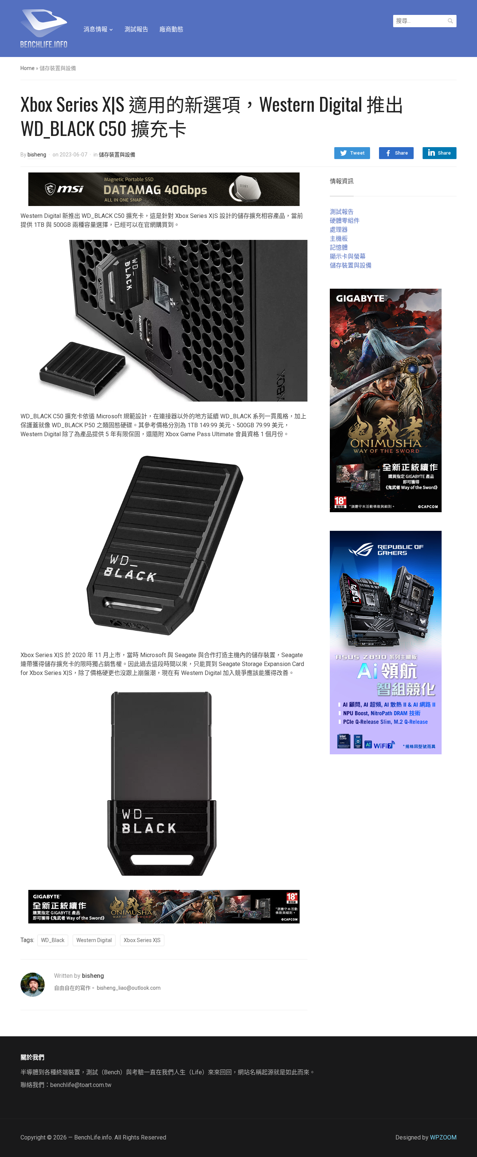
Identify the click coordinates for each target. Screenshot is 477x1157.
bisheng (37, 155)
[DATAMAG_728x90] (164, 188)
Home (27, 68)
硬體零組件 (345, 220)
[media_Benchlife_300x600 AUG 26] (386, 399)
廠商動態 (171, 29)
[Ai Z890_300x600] (386, 642)
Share (401, 153)
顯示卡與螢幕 (348, 256)
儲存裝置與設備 (117, 155)
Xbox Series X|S (142, 940)
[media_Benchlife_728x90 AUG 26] (164, 906)
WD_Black (52, 940)
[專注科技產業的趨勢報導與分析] (43, 27)
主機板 (339, 238)
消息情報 (95, 29)
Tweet (357, 153)
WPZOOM (443, 1137)
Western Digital (94, 940)
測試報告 (136, 29)
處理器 (339, 229)
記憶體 (339, 247)
